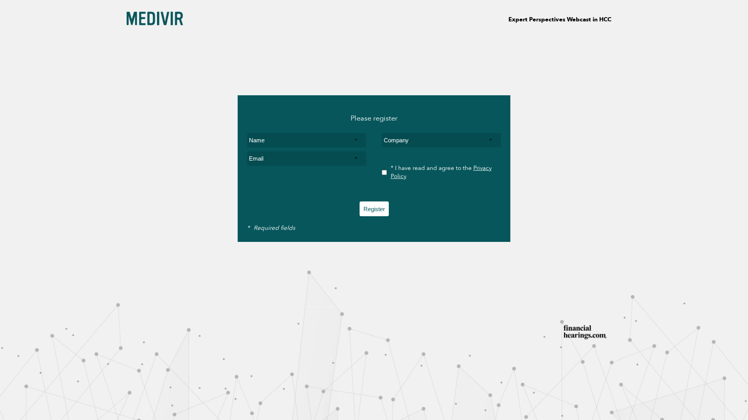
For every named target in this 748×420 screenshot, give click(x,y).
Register (374, 209)
